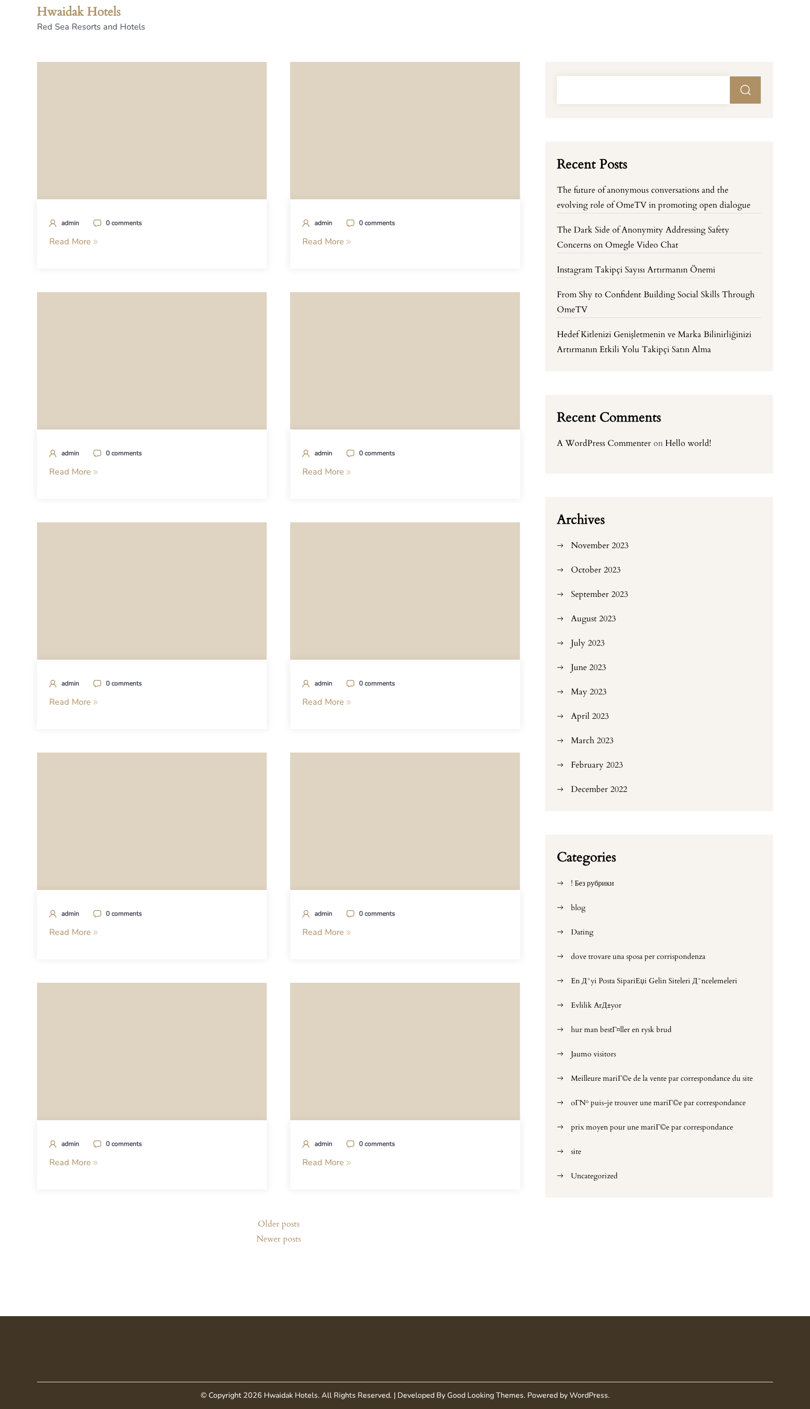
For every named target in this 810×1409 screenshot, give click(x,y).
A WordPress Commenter (604, 443)
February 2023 (597, 765)
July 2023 (588, 643)
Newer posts (278, 1239)
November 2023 (600, 545)
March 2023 (592, 740)
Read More (71, 241)
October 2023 (596, 570)
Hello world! (688, 443)
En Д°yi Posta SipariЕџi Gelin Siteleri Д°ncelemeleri (654, 981)
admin (70, 223)
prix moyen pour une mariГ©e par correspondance (652, 1127)
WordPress (589, 1395)
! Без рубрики (592, 883)
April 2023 (590, 716)
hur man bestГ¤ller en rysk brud (621, 1030)
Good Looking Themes (485, 1395)
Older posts (279, 1224)
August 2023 (593, 619)
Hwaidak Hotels (79, 11)
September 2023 (599, 594)
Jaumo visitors (593, 1054)
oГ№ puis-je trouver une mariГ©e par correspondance (658, 1103)
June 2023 (588, 667)
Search (745, 90)
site (576, 1151)
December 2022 (599, 789)
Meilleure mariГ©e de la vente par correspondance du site (662, 1078)
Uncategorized (594, 1176)
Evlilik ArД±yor (596, 1005)
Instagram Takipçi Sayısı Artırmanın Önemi (636, 270)
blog (578, 908)
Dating (582, 932)
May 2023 (589, 692)
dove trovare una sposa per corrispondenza (638, 956)
